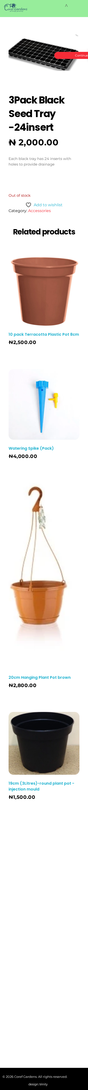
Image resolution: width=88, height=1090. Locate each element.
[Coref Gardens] (15, 7)
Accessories (39, 210)
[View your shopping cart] (66, 6)
